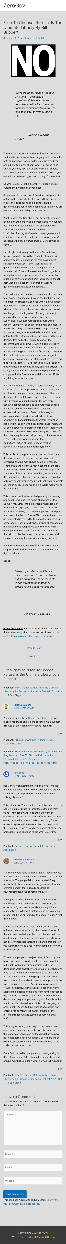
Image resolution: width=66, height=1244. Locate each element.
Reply (60, 733)
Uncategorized (27, 38)
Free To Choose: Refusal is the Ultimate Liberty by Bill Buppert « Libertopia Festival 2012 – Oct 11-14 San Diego (32, 691)
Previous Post (33, 648)
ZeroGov (14, 5)
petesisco (19, 773)
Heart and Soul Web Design (40, 1237)
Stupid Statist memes (40, 718)
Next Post (33, 656)
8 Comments (10, 38)
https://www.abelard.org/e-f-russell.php (32, 636)
